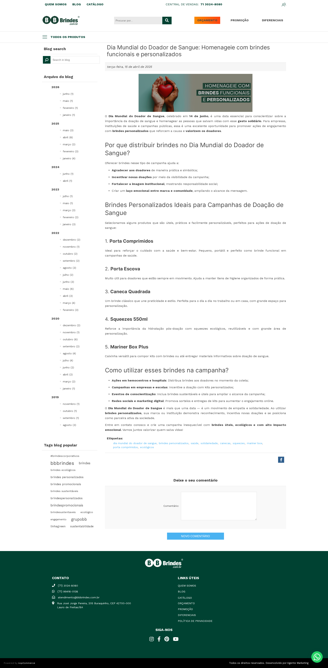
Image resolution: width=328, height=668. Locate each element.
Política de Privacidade (195, 620)
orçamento (186, 603)
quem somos (187, 585)
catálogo (185, 597)
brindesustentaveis (63, 512)
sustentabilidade (82, 526)
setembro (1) (71, 417)
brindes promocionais (65, 484)
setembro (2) (71, 260)
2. (122, 269)
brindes (84, 463)
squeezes (239, 443)
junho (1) (68, 93)
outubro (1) (70, 410)
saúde (194, 443)
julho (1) (68, 196)
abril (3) (68, 295)
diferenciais (187, 615)
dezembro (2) (71, 239)
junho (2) (68, 367)
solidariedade (209, 443)
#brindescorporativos (64, 456)
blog (181, 591)
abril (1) (67, 180)
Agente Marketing (297, 663)
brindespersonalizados (66, 498)
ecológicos (147, 447)
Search (46, 60)
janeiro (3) (69, 224)
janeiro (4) (69, 158)
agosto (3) (69, 267)
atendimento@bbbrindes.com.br (78, 597)
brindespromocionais (66, 505)
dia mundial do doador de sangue (135, 443)
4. (126, 319)
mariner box (254, 443)
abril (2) (68, 374)
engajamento (58, 519)
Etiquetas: (115, 438)
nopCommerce (26, 663)
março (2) (69, 144)
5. (126, 347)
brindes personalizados (67, 477)
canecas (225, 443)
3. (127, 291)
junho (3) (68, 281)
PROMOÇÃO (240, 20)
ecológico (86, 512)
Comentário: (171, 505)
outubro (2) (70, 253)
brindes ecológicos (63, 470)
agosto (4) (69, 353)
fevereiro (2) (70, 217)
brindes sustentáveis (64, 491)
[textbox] (71, 60)
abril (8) (68, 137)
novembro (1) (71, 246)
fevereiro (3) (70, 151)
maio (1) (68, 100)
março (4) (69, 302)
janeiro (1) (69, 114)
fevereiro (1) (70, 107)
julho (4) (68, 360)
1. (129, 241)
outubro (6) (70, 339)
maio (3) (68, 130)
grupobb (79, 519)
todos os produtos (67, 37)
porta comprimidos (125, 447)
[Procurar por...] (167, 20)
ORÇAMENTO (207, 20)
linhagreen (57, 526)
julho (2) (68, 274)
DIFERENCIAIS (272, 20)
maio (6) (68, 288)
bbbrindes (62, 463)
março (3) (69, 210)
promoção (185, 609)
